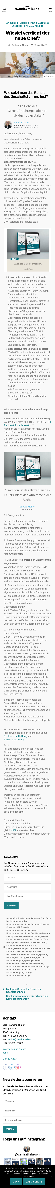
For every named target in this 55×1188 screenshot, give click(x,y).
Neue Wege (31, 957)
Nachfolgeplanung (39, 954)
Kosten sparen (29, 951)
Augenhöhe (11, 918)
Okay (16, 1182)
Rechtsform (10, 736)
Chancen (44, 924)
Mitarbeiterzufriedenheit (18, 954)
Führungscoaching (28, 945)
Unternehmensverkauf (17, 969)
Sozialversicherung (14, 739)
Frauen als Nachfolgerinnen (19, 939)
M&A (39, 951)
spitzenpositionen (32, 960)
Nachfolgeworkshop (15, 957)
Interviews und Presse (14, 1049)
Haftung (22, 736)
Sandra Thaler (21, 45)
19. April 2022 (40, 45)
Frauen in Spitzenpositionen (33, 942)
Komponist (27, 509)
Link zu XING (10, 1058)
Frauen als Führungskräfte (35, 936)
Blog (43, 918)
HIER (13, 830)
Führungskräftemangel (17, 948)
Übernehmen (12, 963)
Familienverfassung (40, 933)
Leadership (12, 23)
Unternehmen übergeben (31, 963)
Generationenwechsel (39, 948)
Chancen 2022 (13, 927)
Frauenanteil (12, 945)
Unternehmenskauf (15, 966)
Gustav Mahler (27, 506)
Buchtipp (35, 924)
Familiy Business (14, 936)
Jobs (5, 1052)
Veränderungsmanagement (27, 26)
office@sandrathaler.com (21, 1039)
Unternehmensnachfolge (34, 23)
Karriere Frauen (13, 951)
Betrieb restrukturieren (29, 918)
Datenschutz (34, 1182)
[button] (7, 1161)
